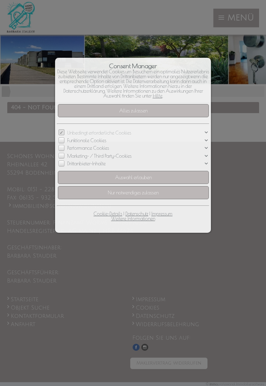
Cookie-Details (108, 214)
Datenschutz (136, 214)
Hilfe (157, 96)
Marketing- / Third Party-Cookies (99, 156)
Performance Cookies (88, 148)
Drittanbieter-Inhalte (86, 163)
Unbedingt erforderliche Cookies (99, 133)
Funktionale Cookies (86, 140)
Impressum (161, 214)
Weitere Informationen (133, 218)
